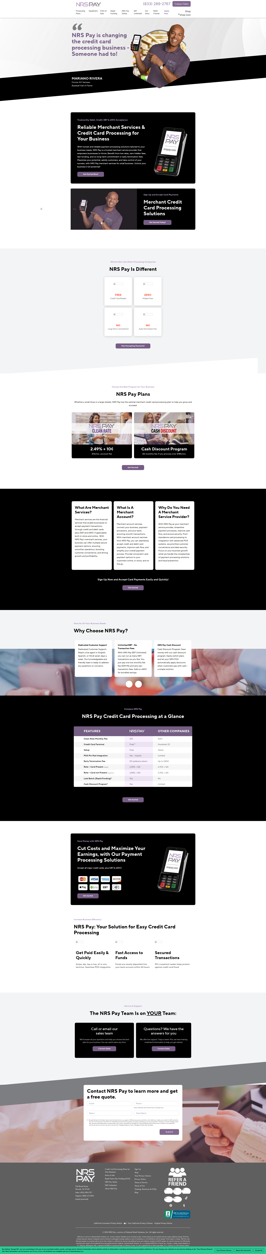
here (81, 1251)
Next (138, 684)
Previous (129, 684)
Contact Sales (181, 3)
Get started (133, 587)
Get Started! (133, 467)
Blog (136, 1192)
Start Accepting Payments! (133, 346)
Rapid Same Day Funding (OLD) (117, 1179)
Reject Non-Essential (243, 1250)
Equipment (93, 11)
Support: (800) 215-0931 (84, 1196)
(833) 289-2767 (156, 4)
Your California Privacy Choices (140, 1223)
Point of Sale (110, 1175)
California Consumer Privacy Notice (108, 1223)
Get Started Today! (157, 222)
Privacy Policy (37, 1251)
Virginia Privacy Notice (163, 1223)
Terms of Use (140, 1186)
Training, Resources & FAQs (145, 1189)
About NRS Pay (111, 1189)
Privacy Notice (140, 1179)
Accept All (258, 1250)
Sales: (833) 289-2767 (83, 1192)
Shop (136, 1172)
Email (92, 1103)
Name (92, 1113)
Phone (139, 1103)
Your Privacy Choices (143, 1176)
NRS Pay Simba (111, 1182)
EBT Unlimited (111, 1185)
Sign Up (138, 1169)
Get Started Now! (90, 174)
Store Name (141, 1113)
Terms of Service (141, 1182)
